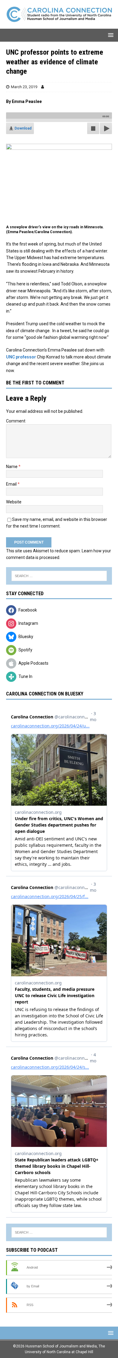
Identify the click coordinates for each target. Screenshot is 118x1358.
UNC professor (21, 357)
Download (23, 128)
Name (12, 466)
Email (12, 484)
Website (13, 501)
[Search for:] (59, 576)
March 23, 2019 (24, 87)
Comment (15, 421)
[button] (109, 35)
